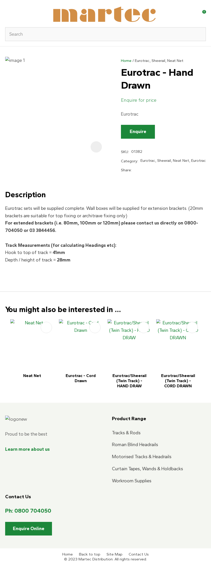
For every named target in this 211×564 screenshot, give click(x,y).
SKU (124, 151)
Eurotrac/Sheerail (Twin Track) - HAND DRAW (129, 380)
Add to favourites (46, 327)
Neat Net (32, 375)
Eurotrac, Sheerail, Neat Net (159, 60)
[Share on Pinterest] (160, 170)
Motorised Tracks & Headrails (141, 456)
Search (200, 34)
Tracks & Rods (126, 433)
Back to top (89, 554)
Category (129, 161)
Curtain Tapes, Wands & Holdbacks (147, 469)
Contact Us (139, 554)
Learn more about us (27, 449)
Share (126, 170)
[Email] (151, 170)
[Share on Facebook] (135, 170)
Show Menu (8, 13)
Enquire (138, 131)
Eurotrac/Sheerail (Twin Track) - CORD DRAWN (178, 380)
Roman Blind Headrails (135, 444)
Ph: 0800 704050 (28, 510)
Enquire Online (28, 528)
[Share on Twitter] (142, 170)
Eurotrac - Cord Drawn (81, 378)
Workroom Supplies (131, 481)
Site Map (114, 554)
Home (126, 60)
